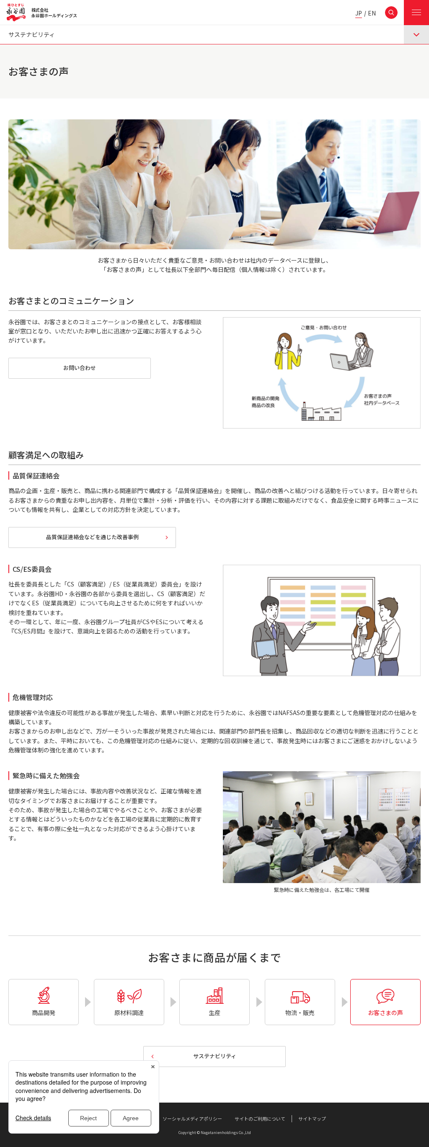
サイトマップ (312, 1118)
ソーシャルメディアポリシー (192, 1118)
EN (372, 13)
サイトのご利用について (260, 1118)
